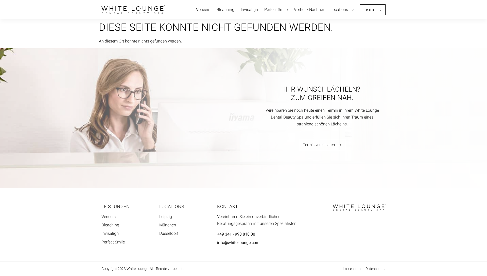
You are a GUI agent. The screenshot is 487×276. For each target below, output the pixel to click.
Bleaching (225, 9)
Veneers (203, 9)
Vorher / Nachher (309, 9)
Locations (339, 9)
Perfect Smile (276, 9)
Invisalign (249, 9)
